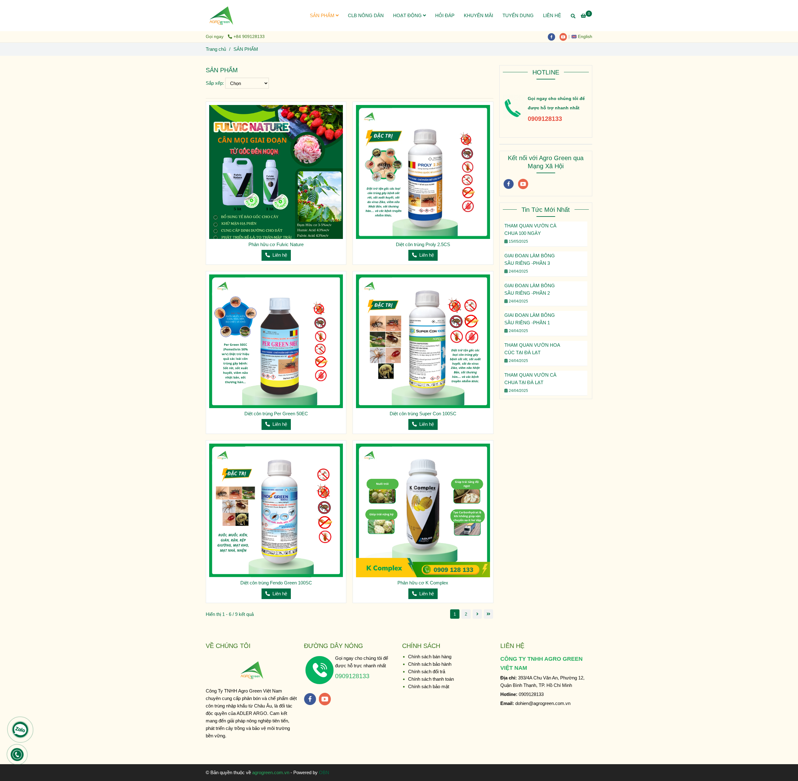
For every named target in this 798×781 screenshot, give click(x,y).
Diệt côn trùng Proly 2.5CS (423, 244)
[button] (583, 36)
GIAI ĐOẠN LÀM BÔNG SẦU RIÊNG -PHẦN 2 (529, 289)
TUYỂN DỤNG (518, 15)
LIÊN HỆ (552, 15)
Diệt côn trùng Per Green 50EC (276, 413)
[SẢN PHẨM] (221, 15)
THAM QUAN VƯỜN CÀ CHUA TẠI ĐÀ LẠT (530, 378)
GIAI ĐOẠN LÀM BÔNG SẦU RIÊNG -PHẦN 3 (529, 259)
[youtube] (565, 36)
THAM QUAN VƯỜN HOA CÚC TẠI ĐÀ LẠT (532, 348)
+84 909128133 (249, 36)
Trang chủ (216, 49)
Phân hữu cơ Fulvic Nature (276, 244)
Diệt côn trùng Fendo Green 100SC (276, 582)
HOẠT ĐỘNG (408, 15)
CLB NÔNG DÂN (366, 15)
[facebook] (554, 36)
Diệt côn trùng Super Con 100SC (423, 413)
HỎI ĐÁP (444, 15)
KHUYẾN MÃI (478, 15)
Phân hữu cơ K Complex (422, 582)
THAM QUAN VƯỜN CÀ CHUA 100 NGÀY (530, 229)
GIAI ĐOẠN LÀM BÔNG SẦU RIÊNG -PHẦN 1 (529, 318)
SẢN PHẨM (323, 15)
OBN (324, 772)
